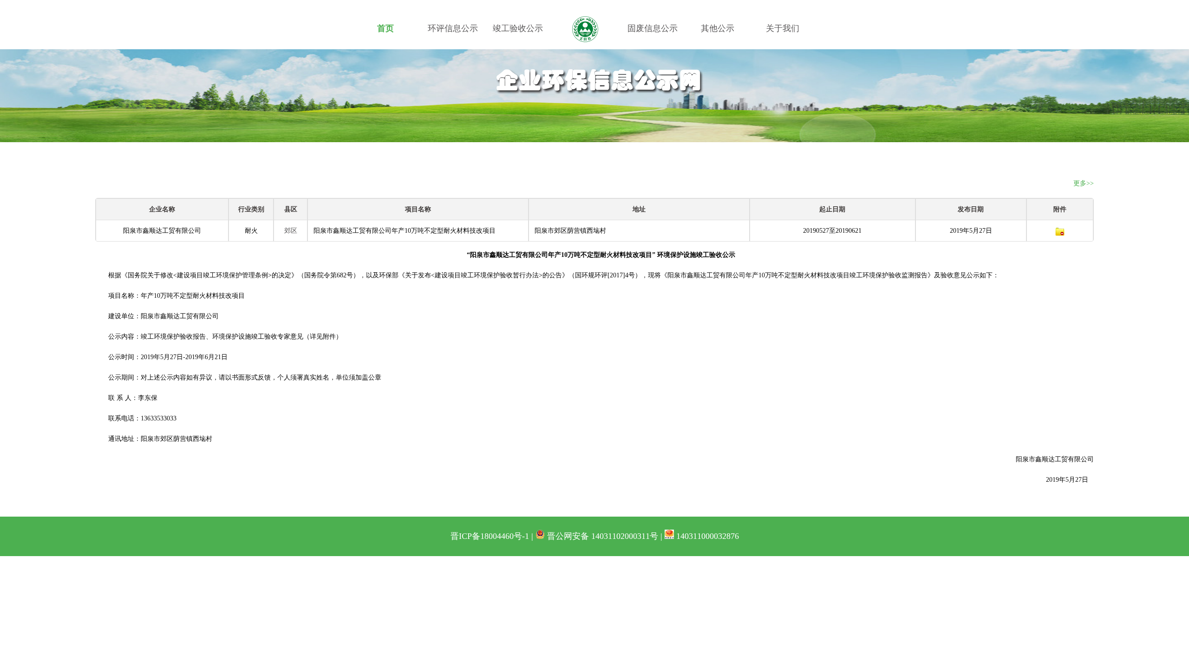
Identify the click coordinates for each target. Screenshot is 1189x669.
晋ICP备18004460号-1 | (493, 536)
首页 (385, 28)
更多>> (1083, 183)
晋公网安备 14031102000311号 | (605, 536)
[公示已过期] (1060, 230)
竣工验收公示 (518, 28)
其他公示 (717, 28)
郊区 (290, 230)
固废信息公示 (652, 28)
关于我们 (782, 28)
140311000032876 (706, 536)
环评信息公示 (453, 28)
